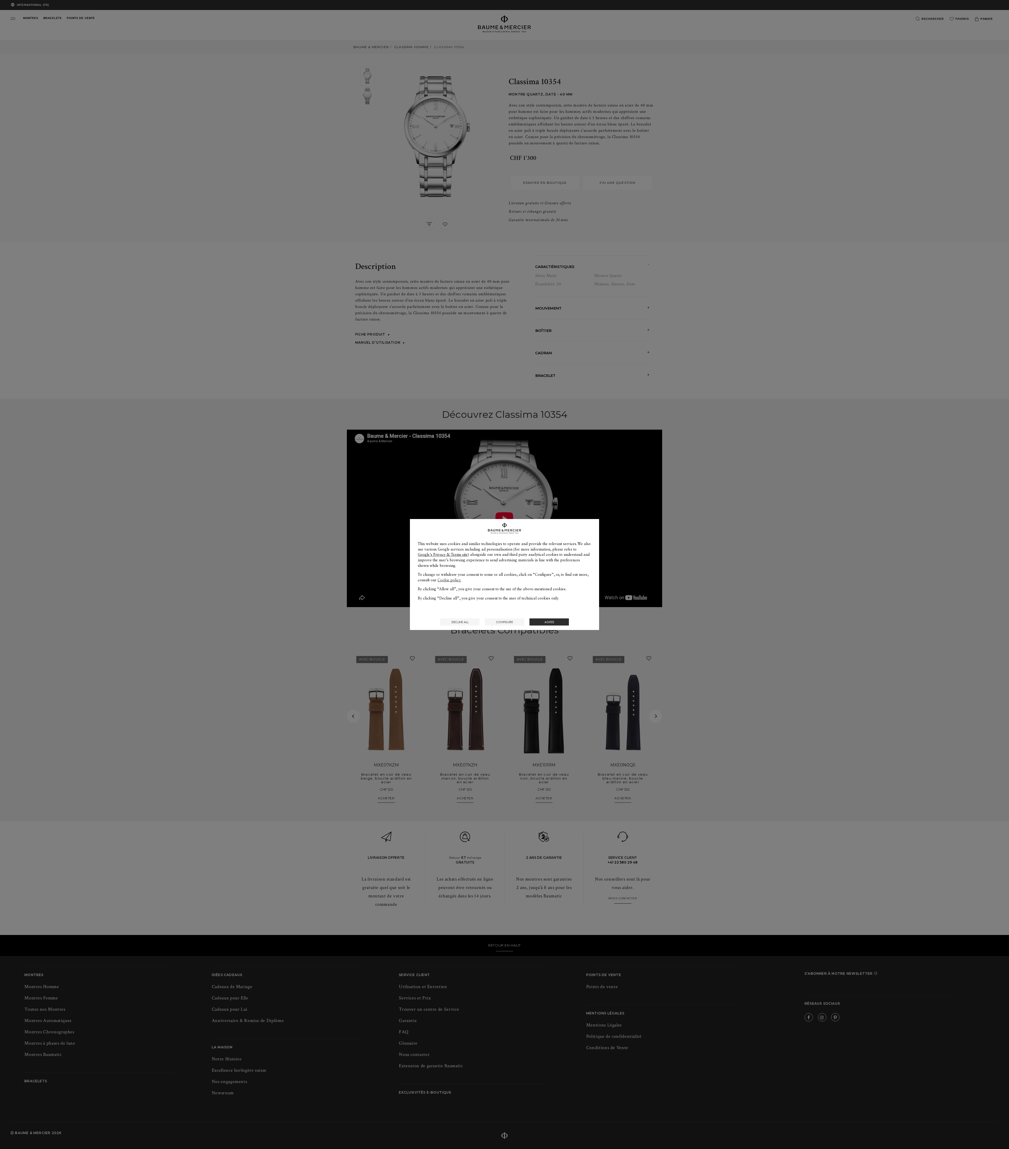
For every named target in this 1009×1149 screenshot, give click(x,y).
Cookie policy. (449, 580)
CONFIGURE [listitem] (504, 622)
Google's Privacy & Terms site (443, 554)
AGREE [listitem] (549, 622)
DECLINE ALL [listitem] (460, 622)
